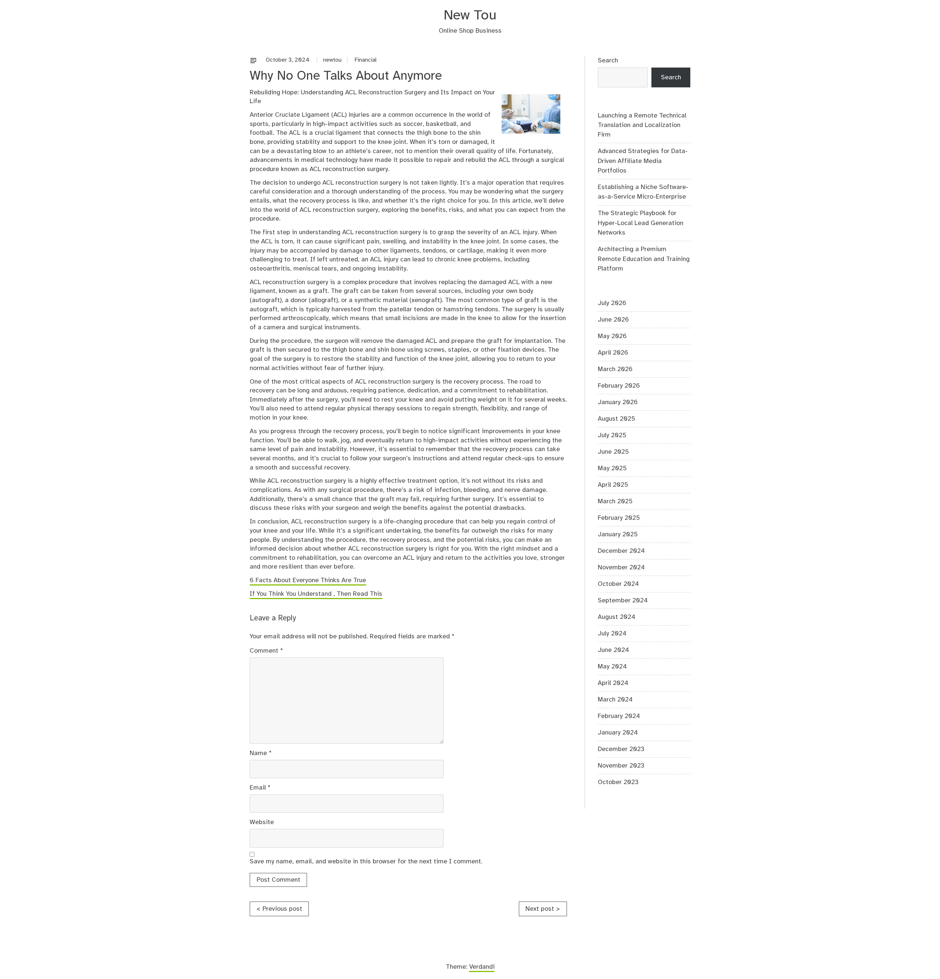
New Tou (470, 15)
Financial (366, 60)
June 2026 (613, 319)
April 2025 (613, 485)
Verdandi (482, 967)
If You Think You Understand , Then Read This (316, 594)
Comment (266, 651)
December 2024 (621, 551)
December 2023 (621, 749)
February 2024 (619, 716)
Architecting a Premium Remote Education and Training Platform (644, 259)
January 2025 (618, 534)
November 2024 (621, 567)
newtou (332, 60)
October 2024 (618, 584)
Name (261, 753)
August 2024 (616, 617)
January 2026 (618, 402)
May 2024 (612, 666)
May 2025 (612, 468)
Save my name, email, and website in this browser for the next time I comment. (366, 861)
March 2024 (615, 699)
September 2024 (623, 600)
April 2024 (613, 683)
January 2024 (618, 732)
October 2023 (618, 782)
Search (608, 60)
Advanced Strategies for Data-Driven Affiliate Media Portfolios (643, 161)
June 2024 (613, 650)
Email (260, 787)
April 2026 (613, 352)
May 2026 (612, 336)
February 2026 (619, 385)
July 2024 (612, 633)
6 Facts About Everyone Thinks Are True (308, 580)
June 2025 (613, 452)
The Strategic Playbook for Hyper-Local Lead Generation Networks (640, 223)
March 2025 (615, 501)
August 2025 (616, 419)
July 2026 (612, 303)
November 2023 (621, 765)
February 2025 (619, 518)
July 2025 (612, 435)
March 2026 (615, 369)
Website (262, 822)
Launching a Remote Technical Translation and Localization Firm (642, 125)
